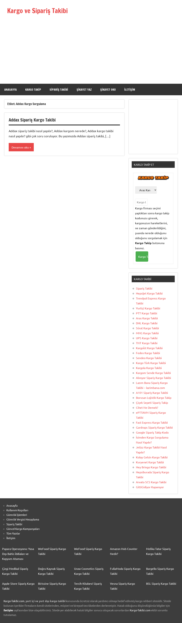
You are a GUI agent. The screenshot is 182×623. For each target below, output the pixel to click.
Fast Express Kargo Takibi (152, 422)
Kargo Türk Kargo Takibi (151, 363)
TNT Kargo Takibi (146, 343)
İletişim (129, 90)
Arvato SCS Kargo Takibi (151, 482)
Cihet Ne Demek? (147, 407)
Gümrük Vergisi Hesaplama (22, 519)
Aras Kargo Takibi (147, 318)
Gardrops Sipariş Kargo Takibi (154, 427)
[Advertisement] (91, 44)
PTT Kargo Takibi (146, 313)
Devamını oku (20, 147)
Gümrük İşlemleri (16, 514)
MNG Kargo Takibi (147, 333)
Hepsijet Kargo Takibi (149, 293)
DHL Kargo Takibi (146, 323)
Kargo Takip (33, 90)
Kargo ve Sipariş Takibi (37, 10)
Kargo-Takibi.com (14, 601)
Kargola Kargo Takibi (149, 368)
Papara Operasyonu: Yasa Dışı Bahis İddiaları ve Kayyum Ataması (18, 553)
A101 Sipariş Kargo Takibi (152, 392)
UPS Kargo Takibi (146, 338)
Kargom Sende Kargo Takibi (153, 372)
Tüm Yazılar (13, 533)
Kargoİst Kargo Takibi (149, 348)
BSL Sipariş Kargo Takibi (161, 583)
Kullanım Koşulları (17, 510)
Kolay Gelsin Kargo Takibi (152, 457)
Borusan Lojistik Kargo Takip (153, 397)
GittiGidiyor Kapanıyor (150, 487)
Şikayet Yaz (84, 90)
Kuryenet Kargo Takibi (150, 462)
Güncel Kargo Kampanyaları (23, 528)
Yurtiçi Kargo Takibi (148, 308)
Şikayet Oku (108, 90)
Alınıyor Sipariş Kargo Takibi (153, 377)
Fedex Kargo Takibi (148, 353)
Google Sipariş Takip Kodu (152, 432)
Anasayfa (10, 90)
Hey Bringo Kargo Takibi (151, 467)
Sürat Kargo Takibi (147, 328)
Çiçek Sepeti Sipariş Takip (152, 402)
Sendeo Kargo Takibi (149, 358)
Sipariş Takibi (59, 90)
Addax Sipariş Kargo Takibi (32, 120)
